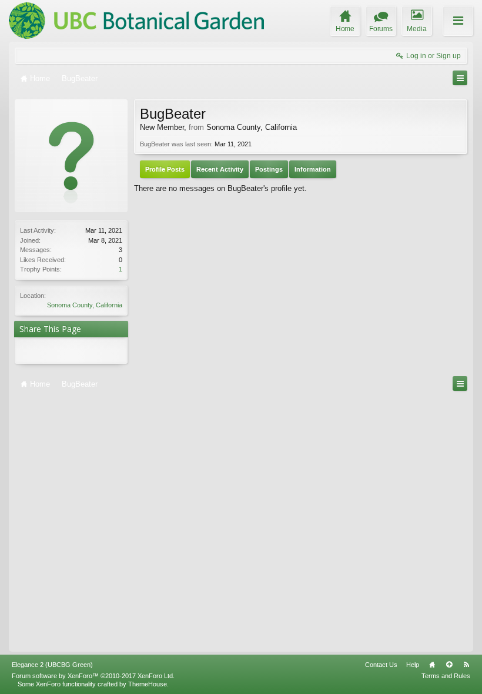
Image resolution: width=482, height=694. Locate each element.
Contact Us (381, 664)
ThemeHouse (147, 684)
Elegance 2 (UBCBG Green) (52, 664)
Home (432, 665)
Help (412, 664)
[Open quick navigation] (460, 78)
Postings (269, 169)
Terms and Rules (445, 675)
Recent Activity (219, 169)
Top (449, 665)
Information (312, 169)
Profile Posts (165, 169)
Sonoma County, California (84, 305)
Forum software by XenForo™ (93, 675)
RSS (466, 665)
